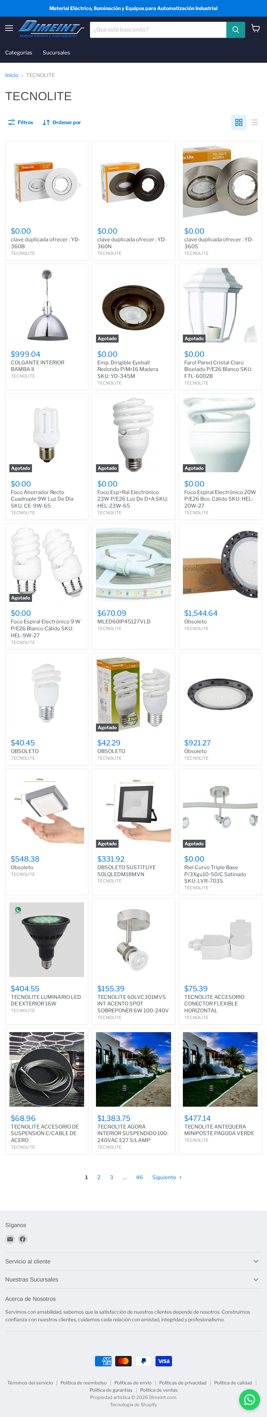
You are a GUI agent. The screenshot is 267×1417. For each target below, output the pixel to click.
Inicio (11, 75)
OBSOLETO (25, 751)
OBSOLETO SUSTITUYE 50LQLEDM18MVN (126, 871)
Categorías (18, 53)
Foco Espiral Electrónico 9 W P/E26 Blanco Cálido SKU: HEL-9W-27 (46, 628)
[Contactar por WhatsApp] (249, 1399)
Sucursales (56, 53)
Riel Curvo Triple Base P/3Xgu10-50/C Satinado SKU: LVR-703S (215, 874)
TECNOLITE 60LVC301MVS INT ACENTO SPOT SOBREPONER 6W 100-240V (133, 1004)
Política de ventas (159, 1390)
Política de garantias (111, 1390)
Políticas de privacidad (183, 1382)
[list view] (254, 122)
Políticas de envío (133, 1382)
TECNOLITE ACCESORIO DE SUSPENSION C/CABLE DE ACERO (45, 1133)
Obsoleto (195, 622)
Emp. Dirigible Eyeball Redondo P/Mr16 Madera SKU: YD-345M (127, 369)
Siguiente (164, 1177)
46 (139, 1177)
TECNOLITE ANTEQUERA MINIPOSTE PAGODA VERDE (219, 1130)
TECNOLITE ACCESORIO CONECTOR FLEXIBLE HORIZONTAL (214, 1004)
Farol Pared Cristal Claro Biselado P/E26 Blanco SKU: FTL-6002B (218, 369)
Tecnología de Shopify (133, 1404)
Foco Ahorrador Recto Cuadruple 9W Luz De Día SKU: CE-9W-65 (42, 499)
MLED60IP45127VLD (124, 622)
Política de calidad (233, 1382)
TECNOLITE (23, 253)
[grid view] (238, 122)
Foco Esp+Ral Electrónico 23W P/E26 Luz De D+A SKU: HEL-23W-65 (132, 499)
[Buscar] (235, 30)
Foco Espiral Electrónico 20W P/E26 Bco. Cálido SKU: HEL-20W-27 (220, 499)
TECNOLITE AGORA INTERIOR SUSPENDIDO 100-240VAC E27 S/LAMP (133, 1133)
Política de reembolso (83, 1382)
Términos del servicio (30, 1382)
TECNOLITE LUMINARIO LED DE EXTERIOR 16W (46, 1000)
